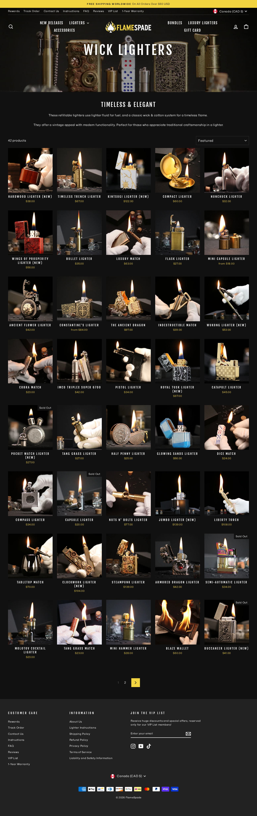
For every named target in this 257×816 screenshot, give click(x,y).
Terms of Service (80, 752)
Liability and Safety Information (91, 758)
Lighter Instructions (82, 727)
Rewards (13, 11)
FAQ (86, 11)
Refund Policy (78, 740)
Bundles (175, 23)
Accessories (64, 30)
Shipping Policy (79, 734)
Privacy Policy (79, 746)
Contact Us (51, 11)
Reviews (98, 11)
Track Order (31, 11)
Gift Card (192, 30)
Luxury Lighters (202, 23)
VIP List (113, 11)
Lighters (77, 23)
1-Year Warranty (133, 11)
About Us (75, 721)
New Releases (51, 23)
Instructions (71, 11)
